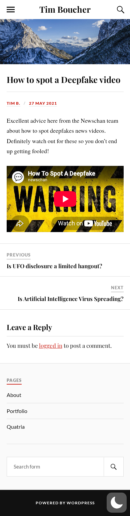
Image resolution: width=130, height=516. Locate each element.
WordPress (81, 502)
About (14, 395)
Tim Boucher (65, 9)
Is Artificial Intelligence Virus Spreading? (71, 298)
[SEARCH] (114, 467)
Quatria (16, 426)
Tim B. (13, 103)
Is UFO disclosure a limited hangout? (54, 266)
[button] (117, 503)
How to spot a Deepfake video (63, 79)
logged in (50, 345)
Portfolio (17, 411)
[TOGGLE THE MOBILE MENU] (11, 10)
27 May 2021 (43, 103)
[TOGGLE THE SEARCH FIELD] (120, 10)
